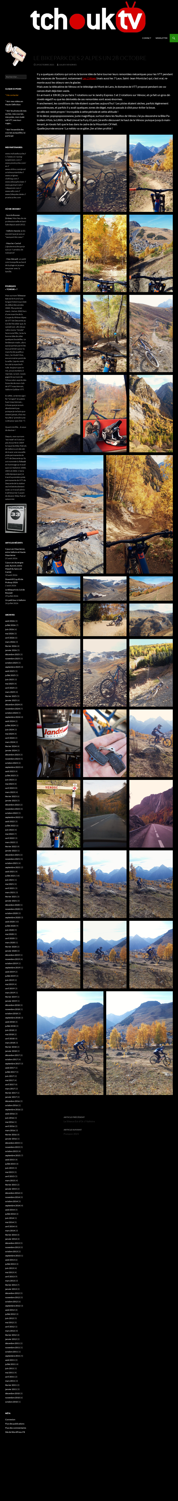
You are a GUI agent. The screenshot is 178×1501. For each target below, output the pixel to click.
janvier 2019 (11, 1001)
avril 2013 (9, 1276)
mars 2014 (10, 1230)
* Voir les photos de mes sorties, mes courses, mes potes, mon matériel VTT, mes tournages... (15, 117)
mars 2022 (10, 842)
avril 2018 (9, 1038)
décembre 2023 (12, 754)
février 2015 (11, 1184)
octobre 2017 (11, 1059)
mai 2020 (9, 934)
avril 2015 (9, 1176)
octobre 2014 (11, 1201)
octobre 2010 (11, 1401)
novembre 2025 (12, 658)
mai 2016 (9, 1122)
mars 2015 (10, 1180)
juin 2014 (9, 1218)
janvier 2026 (11, 650)
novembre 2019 (12, 959)
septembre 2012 (12, 1305)
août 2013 (10, 1259)
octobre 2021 (11, 863)
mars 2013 (10, 1280)
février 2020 (11, 946)
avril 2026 (9, 637)
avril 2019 (9, 988)
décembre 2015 (12, 1143)
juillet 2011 (10, 1364)
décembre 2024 (12, 704)
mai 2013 (9, 1272)
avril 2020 (9, 938)
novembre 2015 (12, 1147)
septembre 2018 (12, 1017)
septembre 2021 (12, 867)
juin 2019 (9, 980)
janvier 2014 (11, 1239)
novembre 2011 (12, 1347)
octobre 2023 (11, 763)
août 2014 (10, 1209)
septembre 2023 (12, 767)
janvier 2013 (11, 1289)
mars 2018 (10, 1042)
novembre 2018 (12, 1009)
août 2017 (10, 1067)
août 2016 (10, 1113)
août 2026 (10, 621)
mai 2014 (9, 1222)
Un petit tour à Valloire (15, 600)
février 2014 (11, 1234)
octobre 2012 (11, 1301)
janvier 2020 (11, 951)
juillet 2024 (10, 725)
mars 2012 (10, 1330)
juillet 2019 (10, 976)
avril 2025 (9, 687)
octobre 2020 (11, 913)
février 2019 (11, 996)
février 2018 (11, 1047)
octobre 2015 (11, 1151)
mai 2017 (9, 1080)
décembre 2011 (12, 1343)
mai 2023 (9, 784)
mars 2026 (10, 642)
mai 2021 (9, 884)
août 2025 (10, 671)
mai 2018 (9, 1034)
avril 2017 (9, 1084)
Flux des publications (14, 1423)
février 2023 (11, 796)
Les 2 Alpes (89, 78)
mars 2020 (10, 942)
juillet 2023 (10, 775)
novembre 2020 (12, 909)
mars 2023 (10, 792)
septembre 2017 (12, 1063)
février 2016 (11, 1134)
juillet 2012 (10, 1314)
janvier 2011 (11, 1389)
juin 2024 (9, 729)
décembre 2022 (12, 804)
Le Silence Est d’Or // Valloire (79, 1119)
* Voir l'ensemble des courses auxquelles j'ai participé (15, 132)
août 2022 (10, 821)
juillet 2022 (10, 825)
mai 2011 (9, 1372)
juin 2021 (9, 880)
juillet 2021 (10, 875)
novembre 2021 (12, 859)
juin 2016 (9, 1118)
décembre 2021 (12, 854)
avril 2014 (9, 1226)
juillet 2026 (10, 625)
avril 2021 (9, 888)
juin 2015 (9, 1168)
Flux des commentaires (15, 1428)
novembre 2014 (12, 1197)
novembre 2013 (12, 1247)
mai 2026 (9, 633)
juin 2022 (9, 829)
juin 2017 (9, 1076)
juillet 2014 (10, 1214)
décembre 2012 (12, 1293)
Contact (146, 38)
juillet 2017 (10, 1072)
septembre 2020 (12, 917)
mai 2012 (9, 1322)
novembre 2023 (12, 758)
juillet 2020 (10, 925)
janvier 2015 (11, 1189)
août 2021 (10, 871)
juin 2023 (9, 779)
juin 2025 (9, 679)
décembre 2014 (12, 1193)
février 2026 (11, 646)
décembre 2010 (12, 1393)
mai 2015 (9, 1172)
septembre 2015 (12, 1155)
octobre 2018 (11, 1013)
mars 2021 (10, 892)
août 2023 (10, 771)
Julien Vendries (67, 64)
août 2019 (10, 971)
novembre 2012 (12, 1297)
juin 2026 (9, 629)
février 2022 (11, 846)
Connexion (10, 1419)
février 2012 (11, 1335)
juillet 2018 (10, 1026)
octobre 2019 (11, 963)
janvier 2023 (11, 800)
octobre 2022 (11, 813)
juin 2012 (9, 1318)
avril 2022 (9, 838)
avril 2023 (9, 788)
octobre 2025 (11, 662)
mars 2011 (10, 1381)
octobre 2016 (11, 1105)
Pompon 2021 (73, 1131)
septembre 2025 (12, 667)
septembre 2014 (12, 1205)
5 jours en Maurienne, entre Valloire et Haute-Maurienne (15, 552)
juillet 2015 (10, 1163)
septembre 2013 (12, 1255)
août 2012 (10, 1310)
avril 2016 (9, 1126)
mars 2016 (10, 1130)
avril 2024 (9, 738)
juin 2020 (9, 930)
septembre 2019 (12, 967)
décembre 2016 (12, 1101)
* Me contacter (12, 95)
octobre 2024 (11, 713)
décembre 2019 (12, 955)
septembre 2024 (12, 717)
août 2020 (10, 921)
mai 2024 (9, 733)
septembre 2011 (12, 1356)
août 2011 (10, 1360)
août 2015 (10, 1159)
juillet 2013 (10, 1264)
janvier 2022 (11, 850)
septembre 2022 (12, 817)
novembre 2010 (12, 1397)
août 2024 (10, 721)
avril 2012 (9, 1326)
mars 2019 (10, 992)
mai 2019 (9, 984)
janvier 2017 (11, 1097)
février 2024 (11, 746)
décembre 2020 (12, 905)
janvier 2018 (11, 1051)
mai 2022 (9, 834)
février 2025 (11, 696)
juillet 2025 (10, 675)
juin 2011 (9, 1368)
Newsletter (161, 38)
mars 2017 (10, 1088)
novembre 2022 (12, 809)
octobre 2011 (11, 1351)
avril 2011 (9, 1376)
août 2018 (10, 1021)
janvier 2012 (11, 1339)
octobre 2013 (11, 1251)
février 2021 (11, 896)
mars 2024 (10, 742)
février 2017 (11, 1092)
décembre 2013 (12, 1243)
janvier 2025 (11, 700)
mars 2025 (10, 692)
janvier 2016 (11, 1138)
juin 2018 (9, 1030)
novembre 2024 (12, 708)
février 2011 (11, 1385)
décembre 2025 (12, 654)
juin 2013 (9, 1268)
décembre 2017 (12, 1055)
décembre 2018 (12, 1005)
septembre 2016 (12, 1109)
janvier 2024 (11, 750)
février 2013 (11, 1285)
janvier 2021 (11, 900)
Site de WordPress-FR (15, 1432)
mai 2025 (9, 683)
